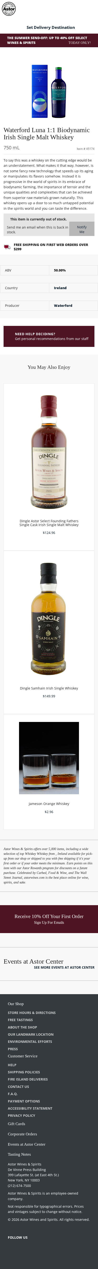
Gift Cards (16, 1124)
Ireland (60, 288)
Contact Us (18, 1086)
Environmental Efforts (30, 1041)
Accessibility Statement (30, 1108)
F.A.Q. (13, 1093)
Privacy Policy (21, 1115)
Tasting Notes (19, 1154)
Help (12, 1065)
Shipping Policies (24, 1072)
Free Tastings (20, 1020)
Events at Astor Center (26, 1144)
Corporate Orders (22, 1134)
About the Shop (22, 1027)
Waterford (63, 305)
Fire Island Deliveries (28, 1079)
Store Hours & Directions (32, 1012)
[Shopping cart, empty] (86, 8)
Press (13, 1049)
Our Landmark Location (31, 1034)
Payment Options (24, 1101)
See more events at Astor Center (64, 967)
